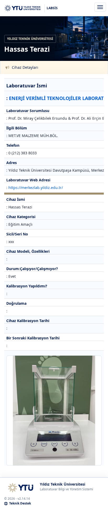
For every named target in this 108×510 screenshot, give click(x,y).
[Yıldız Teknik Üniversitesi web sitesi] (20, 487)
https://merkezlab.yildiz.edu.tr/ (35, 187)
